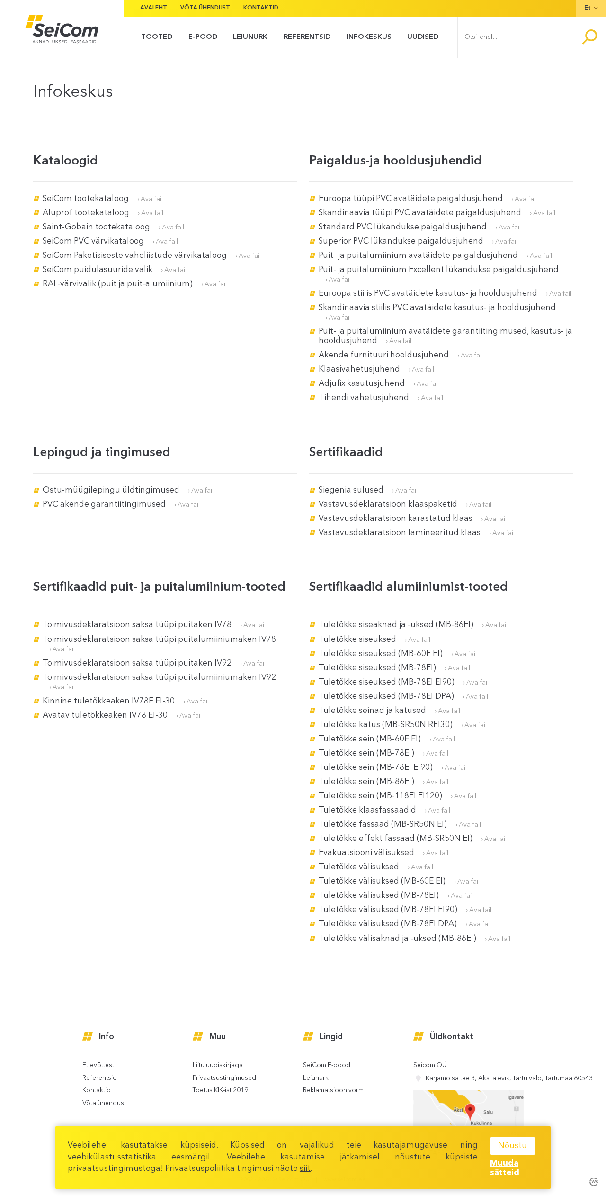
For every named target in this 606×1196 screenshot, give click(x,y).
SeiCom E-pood (326, 1065)
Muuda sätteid (504, 1168)
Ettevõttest (98, 1065)
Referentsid (307, 37)
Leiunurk (316, 1078)
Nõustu (512, 1146)
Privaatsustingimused (224, 1078)
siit (305, 1169)
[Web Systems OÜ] (593, 1181)
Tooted (156, 37)
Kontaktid (260, 8)
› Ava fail (150, 199)
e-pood (202, 37)
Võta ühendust (205, 8)
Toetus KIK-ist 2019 (220, 1090)
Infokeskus (369, 37)
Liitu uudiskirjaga (218, 1065)
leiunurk (250, 37)
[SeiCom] (62, 29)
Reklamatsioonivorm (333, 1090)
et (587, 8)
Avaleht (153, 8)
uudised (422, 37)
